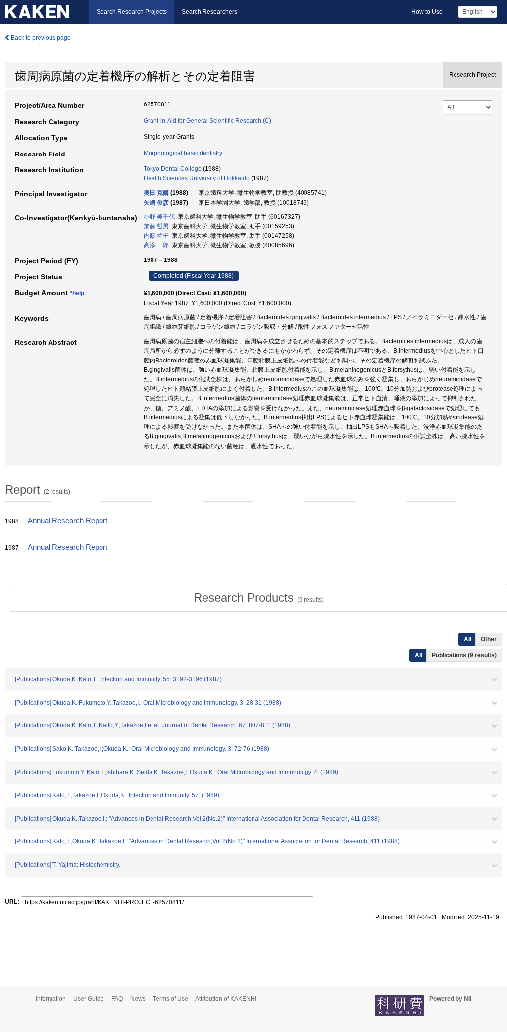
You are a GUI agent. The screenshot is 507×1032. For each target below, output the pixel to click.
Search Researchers (209, 11)
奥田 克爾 (156, 192)
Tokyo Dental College (173, 168)
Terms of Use (170, 998)
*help (77, 293)
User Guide (88, 998)
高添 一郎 (156, 245)
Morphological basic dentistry (183, 153)
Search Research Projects (132, 11)
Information (51, 998)
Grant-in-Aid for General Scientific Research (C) (207, 120)
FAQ (117, 998)
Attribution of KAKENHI (225, 998)
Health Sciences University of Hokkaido (197, 178)
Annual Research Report (67, 521)
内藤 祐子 (156, 235)
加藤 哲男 (156, 226)
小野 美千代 (159, 216)
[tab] (258, 598)
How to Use (427, 11)
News (138, 998)
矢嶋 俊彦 (156, 202)
